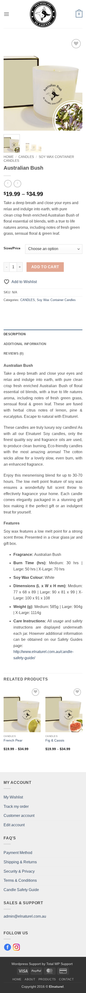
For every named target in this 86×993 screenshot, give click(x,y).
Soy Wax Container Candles (56, 300)
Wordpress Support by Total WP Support (42, 964)
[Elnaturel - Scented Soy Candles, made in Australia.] (43, 14)
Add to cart (45, 267)
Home (9, 157)
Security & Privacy (19, 871)
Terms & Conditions (20, 880)
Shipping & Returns (20, 862)
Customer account (19, 816)
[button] (6, 14)
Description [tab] (15, 334)
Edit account (14, 825)
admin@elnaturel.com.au (25, 916)
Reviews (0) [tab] (13, 353)
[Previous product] (17, 183)
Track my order (16, 806)
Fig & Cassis (54, 740)
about (30, 979)
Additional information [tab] (25, 344)
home (17, 979)
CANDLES (26, 157)
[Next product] (7, 183)
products (47, 979)
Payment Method (18, 853)
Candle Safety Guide (21, 890)
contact (66, 979)
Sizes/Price (12, 248)
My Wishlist (13, 797)
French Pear (13, 740)
